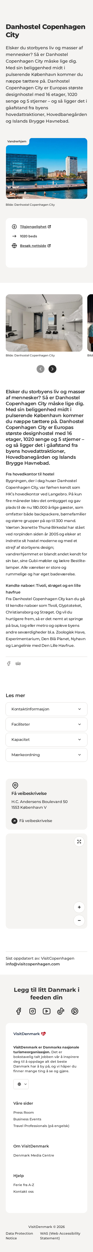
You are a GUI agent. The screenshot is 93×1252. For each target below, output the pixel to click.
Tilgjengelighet (33, 226)
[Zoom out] (79, 920)
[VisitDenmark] (29, 1034)
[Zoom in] (79, 907)
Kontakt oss (23, 1191)
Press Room (23, 1112)
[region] (46, 881)
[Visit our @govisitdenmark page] (61, 1011)
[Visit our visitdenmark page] (46, 1011)
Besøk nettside (33, 246)
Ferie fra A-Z (23, 1185)
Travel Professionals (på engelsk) (41, 1126)
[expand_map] (79, 841)
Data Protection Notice (19, 1235)
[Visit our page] (32, 1011)
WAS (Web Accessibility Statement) (60, 1235)
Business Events (27, 1119)
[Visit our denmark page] (18, 1011)
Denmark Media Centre (33, 1155)
